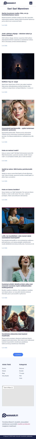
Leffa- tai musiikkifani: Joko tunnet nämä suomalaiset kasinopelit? (16, 237)
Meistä (4, 371)
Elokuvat (21, 368)
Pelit (20, 375)
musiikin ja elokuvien (24, 424)
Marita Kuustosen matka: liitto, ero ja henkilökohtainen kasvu (15, 14)
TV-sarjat (21, 373)
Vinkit (20, 378)
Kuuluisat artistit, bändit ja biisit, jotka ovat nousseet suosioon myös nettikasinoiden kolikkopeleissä (17, 285)
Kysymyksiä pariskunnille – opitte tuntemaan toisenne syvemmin (18, 129)
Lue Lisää (4, 25)
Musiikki (21, 371)
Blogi (3, 373)
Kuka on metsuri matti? (10, 150)
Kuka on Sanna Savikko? (11, 189)
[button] (30, 3)
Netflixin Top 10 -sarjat (10, 82)
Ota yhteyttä (5, 375)
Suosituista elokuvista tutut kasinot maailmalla (14, 335)
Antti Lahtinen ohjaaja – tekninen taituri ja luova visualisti (17, 34)
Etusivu (4, 368)
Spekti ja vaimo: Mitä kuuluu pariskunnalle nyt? (17, 170)
